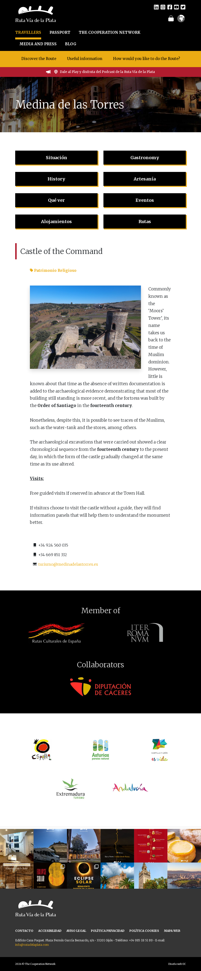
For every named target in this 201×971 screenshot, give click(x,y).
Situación (56, 157)
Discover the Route (38, 58)
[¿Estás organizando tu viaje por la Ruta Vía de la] (17, 846)
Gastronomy (144, 157)
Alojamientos (56, 221)
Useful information (84, 58)
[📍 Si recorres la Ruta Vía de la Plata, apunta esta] (184, 846)
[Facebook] (169, 7)
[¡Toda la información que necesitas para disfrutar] (83, 879)
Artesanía (145, 179)
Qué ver (56, 200)
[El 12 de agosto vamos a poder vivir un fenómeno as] (50, 879)
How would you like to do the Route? (146, 58)
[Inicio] (35, 13)
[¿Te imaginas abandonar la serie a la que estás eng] (184, 879)
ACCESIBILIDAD (50, 931)
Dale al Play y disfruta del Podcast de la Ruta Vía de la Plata (107, 72)
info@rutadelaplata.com (32, 945)
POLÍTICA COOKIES (144, 931)
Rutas (144, 221)
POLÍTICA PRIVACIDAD (108, 931)
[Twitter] (183, 7)
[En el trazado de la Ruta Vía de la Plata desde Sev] (117, 879)
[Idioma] (181, 20)
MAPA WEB (172, 931)
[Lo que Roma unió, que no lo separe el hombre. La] (117, 846)
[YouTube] (176, 7)
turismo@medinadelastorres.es (68, 564)
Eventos (145, 200)
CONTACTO (24, 931)
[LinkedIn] (156, 7)
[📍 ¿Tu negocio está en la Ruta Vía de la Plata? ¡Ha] (17, 879)
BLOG (70, 44)
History (56, 179)
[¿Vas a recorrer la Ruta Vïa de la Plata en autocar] (50, 846)
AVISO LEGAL (76, 931)
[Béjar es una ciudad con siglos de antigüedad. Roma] (83, 846)
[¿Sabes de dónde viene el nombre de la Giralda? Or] (151, 879)
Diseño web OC (177, 964)
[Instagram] (163, 7)
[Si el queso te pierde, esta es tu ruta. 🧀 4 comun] (151, 846)
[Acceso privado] (171, 18)
